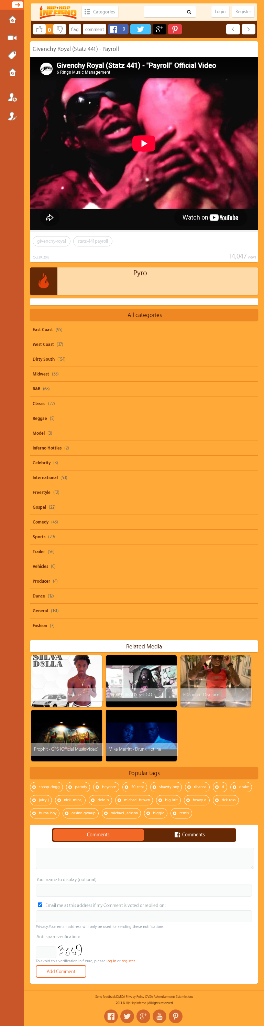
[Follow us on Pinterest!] (176, 1016)
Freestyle (42, 492)
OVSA (149, 996)
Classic (39, 403)
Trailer (39, 551)
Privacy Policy (135, 996)
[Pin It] (175, 29)
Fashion (40, 625)
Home (12, 20)
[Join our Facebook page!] (111, 1016)
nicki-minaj (73, 800)
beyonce (109, 787)
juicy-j (44, 800)
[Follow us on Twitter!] (127, 1016)
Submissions (12, 73)
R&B (36, 389)
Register (12, 116)
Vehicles (40, 566)
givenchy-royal (51, 241)
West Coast (43, 344)
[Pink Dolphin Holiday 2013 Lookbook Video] (233, 29)
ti (223, 787)
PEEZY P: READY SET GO (130, 694)
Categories (104, 11)
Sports (39, 537)
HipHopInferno (136, 1003)
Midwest (41, 374)
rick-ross (229, 800)
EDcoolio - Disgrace (201, 694)
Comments (98, 835)
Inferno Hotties (47, 448)
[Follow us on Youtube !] (159, 1016)
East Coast (43, 329)
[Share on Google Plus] (159, 29)
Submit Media (12, 37)
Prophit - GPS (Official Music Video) (66, 749)
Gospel (39, 507)
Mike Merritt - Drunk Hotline (135, 749)
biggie (158, 813)
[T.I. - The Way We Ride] (248, 29)
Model (39, 433)
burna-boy (47, 813)
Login (12, 97)
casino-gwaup (84, 813)
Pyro (140, 273)
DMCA (120, 996)
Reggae (40, 418)
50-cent (137, 787)
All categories (145, 315)
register (128, 961)
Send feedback (105, 996)
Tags (12, 55)
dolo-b (103, 800)
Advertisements (164, 996)
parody (81, 787)
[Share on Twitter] (140, 29)
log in (111, 961)
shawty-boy (169, 787)
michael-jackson (124, 813)
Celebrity (42, 463)
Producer (41, 581)
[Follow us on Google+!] (143, 1016)
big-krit (171, 800)
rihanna (200, 787)
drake (244, 787)
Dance (39, 596)
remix (184, 813)
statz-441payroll (93, 241)
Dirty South (44, 359)
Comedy (40, 522)
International (45, 477)
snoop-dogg (49, 787)
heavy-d (200, 800)
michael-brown (137, 800)
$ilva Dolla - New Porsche (57, 694)
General (40, 611)
